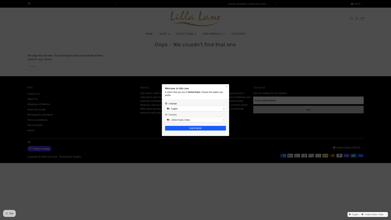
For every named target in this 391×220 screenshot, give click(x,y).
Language (173, 103)
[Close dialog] (226, 86)
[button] (367, 214)
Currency (173, 114)
